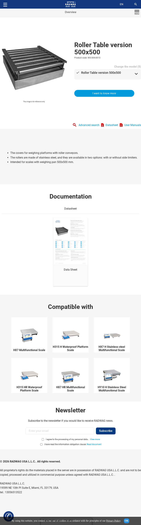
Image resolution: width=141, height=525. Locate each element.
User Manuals (132, 125)
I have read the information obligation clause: (72, 444)
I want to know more (104, 93)
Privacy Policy (113, 520)
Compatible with (70, 306)
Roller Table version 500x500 (101, 72)
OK (126, 520)
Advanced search (89, 125)
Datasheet (112, 125)
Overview (70, 12)
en (121, 4)
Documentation (71, 196)
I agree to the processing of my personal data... (67, 439)
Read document (94, 444)
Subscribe (105, 430)
